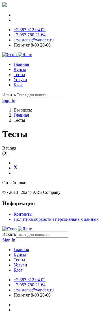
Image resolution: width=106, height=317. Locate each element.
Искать (9, 94)
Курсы (20, 69)
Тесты (19, 74)
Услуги (20, 79)
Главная (21, 64)
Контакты (23, 214)
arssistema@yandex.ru (34, 39)
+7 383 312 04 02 (30, 29)
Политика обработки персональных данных (56, 219)
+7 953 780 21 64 (30, 34)
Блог (18, 84)
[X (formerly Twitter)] (16, 167)
